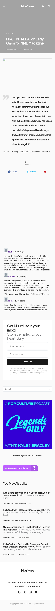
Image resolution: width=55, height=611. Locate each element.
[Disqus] (27, 210)
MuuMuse (27, 6)
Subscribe (27, 362)
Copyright (20, 586)
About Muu (32, 583)
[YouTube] (36, 592)
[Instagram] (30, 592)
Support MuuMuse (17, 583)
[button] (4, 6)
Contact (42, 583)
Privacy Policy (33, 586)
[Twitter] (24, 592)
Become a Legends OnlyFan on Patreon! (27, 456)
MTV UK (24, 151)
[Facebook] (19, 592)
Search (49, 389)
